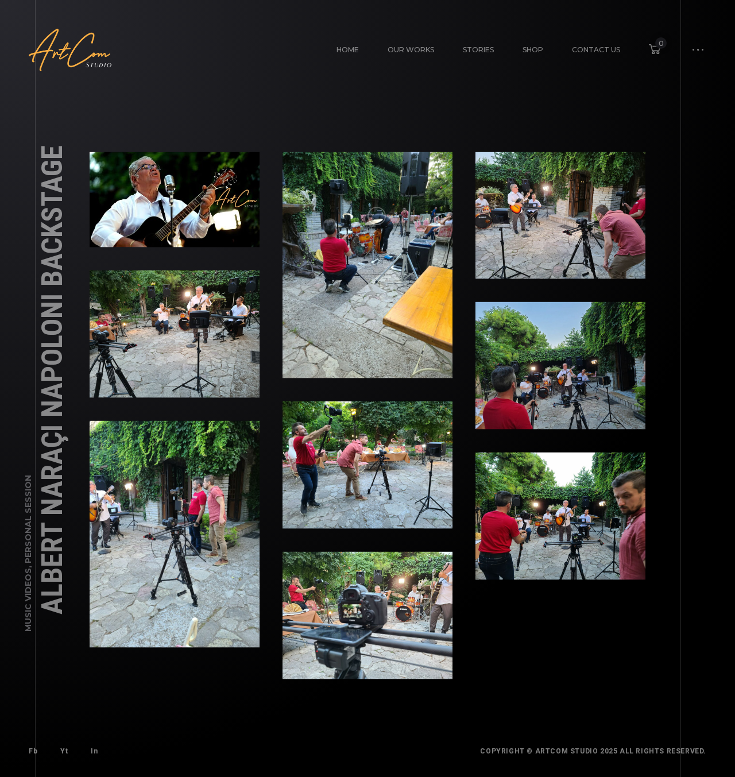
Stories (478, 49)
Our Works (411, 49)
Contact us (596, 49)
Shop (533, 49)
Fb (33, 751)
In (94, 751)
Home (347, 49)
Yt (64, 751)
